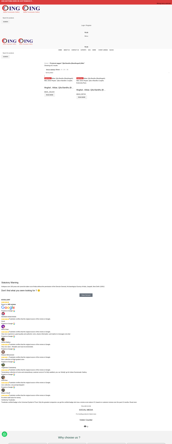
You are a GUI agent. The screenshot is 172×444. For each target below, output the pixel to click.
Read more (133, 402)
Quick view (46, 84)
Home (46, 63)
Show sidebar (50, 69)
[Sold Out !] (91, 80)
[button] (4, 434)
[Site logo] (11, 9)
